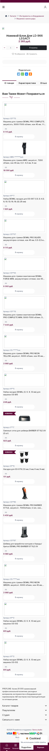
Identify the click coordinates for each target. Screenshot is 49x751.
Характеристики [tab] (27, 83)
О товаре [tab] (9, 83)
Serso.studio (37, 730)
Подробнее (26, 747)
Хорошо (40, 747)
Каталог (13, 16)
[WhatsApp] (22, 74)
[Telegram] (18, 74)
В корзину (33, 48)
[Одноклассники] (30, 74)
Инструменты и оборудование (31, 16)
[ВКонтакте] (26, 74)
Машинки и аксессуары (25, 19)
